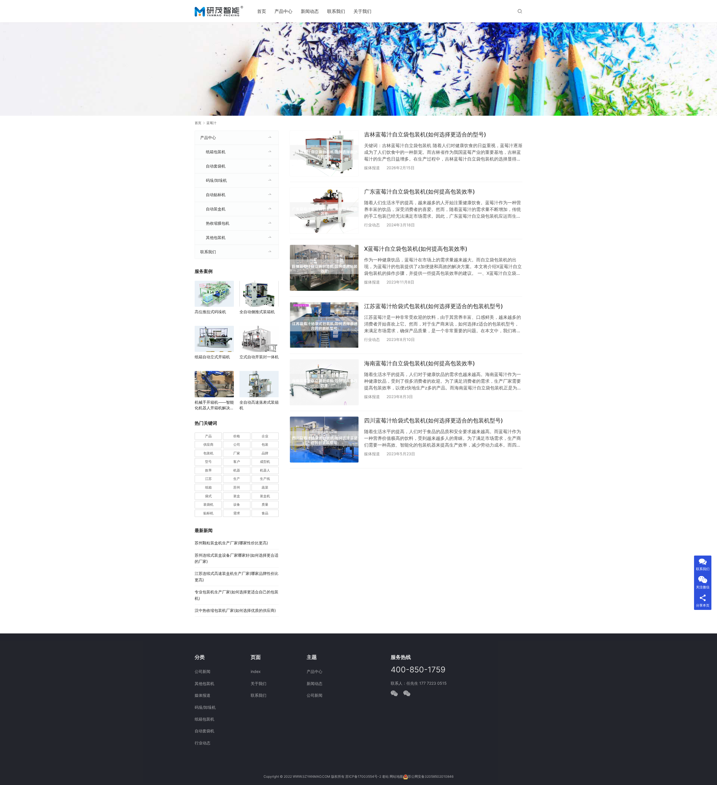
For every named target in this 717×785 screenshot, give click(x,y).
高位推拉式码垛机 (210, 311)
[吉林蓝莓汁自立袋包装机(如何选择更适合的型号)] (324, 153)
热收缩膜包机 (217, 223)
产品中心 (283, 11)
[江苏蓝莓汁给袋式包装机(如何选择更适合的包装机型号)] (324, 325)
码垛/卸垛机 (216, 180)
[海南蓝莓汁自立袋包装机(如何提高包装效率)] (324, 382)
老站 (385, 776)
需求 (236, 513)
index (256, 671)
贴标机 (208, 513)
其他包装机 (215, 237)
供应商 (208, 444)
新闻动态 (310, 11)
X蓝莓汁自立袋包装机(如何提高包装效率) (415, 248)
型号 (208, 461)
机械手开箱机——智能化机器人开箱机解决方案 (214, 405)
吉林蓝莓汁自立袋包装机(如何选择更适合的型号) (425, 134)
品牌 (265, 453)
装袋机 (208, 504)
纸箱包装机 (215, 151)
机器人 (265, 470)
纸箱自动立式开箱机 (212, 356)
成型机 (265, 461)
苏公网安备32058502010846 (430, 776)
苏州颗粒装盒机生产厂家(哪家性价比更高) (231, 542)
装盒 (236, 496)
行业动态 (372, 224)
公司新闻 (202, 671)
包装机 (208, 453)
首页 (261, 11)
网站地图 (396, 776)
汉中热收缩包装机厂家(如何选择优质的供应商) (235, 610)
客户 (236, 461)
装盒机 (265, 496)
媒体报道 (372, 167)
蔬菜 (265, 487)
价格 (236, 436)
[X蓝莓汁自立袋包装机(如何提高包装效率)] (324, 268)
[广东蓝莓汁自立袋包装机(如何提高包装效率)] (324, 210)
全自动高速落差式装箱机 (259, 405)
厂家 (236, 453)
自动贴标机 (215, 194)
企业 (265, 436)
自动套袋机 (215, 166)
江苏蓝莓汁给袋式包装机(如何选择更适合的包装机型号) (433, 306)
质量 (265, 504)
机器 (236, 470)
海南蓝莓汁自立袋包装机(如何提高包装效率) (419, 363)
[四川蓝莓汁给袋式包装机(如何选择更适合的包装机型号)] (324, 439)
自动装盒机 (215, 208)
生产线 (265, 479)
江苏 (208, 479)
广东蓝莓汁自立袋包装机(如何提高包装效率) (419, 191)
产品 (208, 436)
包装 (265, 444)
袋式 (208, 496)
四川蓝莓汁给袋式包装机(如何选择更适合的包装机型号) (433, 420)
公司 (236, 444)
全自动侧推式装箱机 (257, 311)
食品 (265, 513)
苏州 (236, 487)
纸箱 (208, 487)
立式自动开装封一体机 (259, 356)
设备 (236, 504)
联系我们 (336, 11)
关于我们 (362, 11)
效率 (208, 470)
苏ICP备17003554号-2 (363, 776)
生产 (236, 479)
